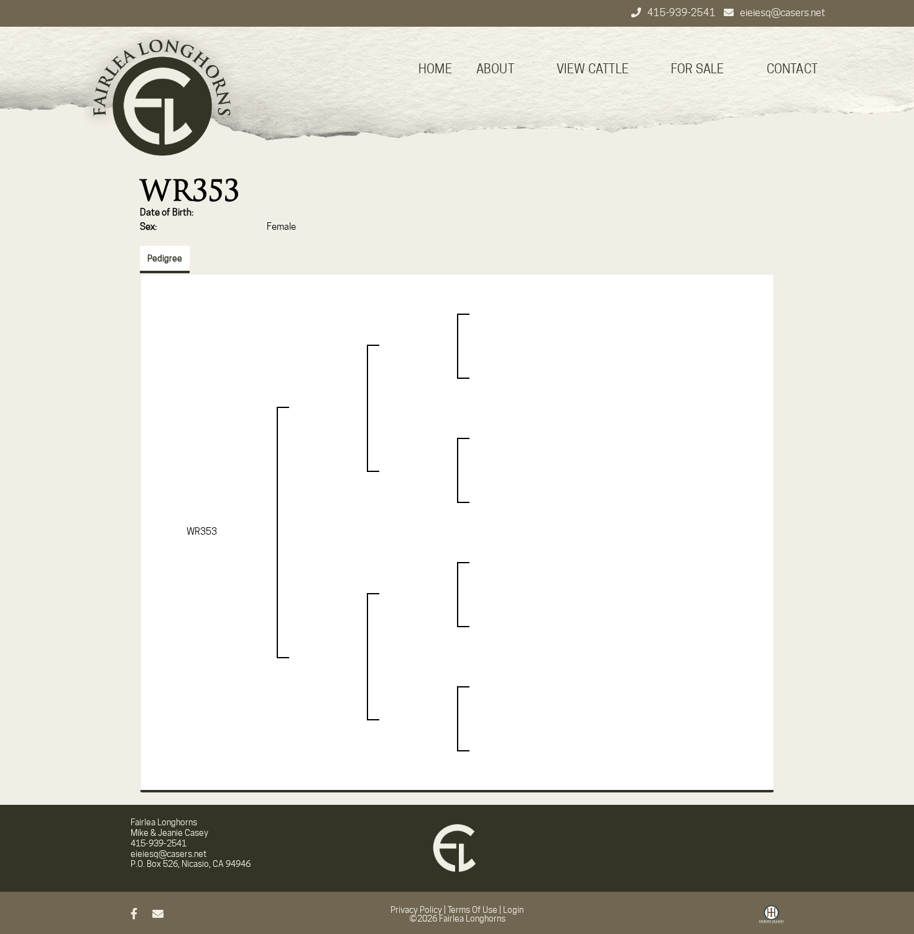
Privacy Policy (416, 910)
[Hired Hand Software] (771, 919)
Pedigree (164, 258)
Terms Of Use (472, 910)
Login (513, 910)
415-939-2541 (682, 13)
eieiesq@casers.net (782, 13)
